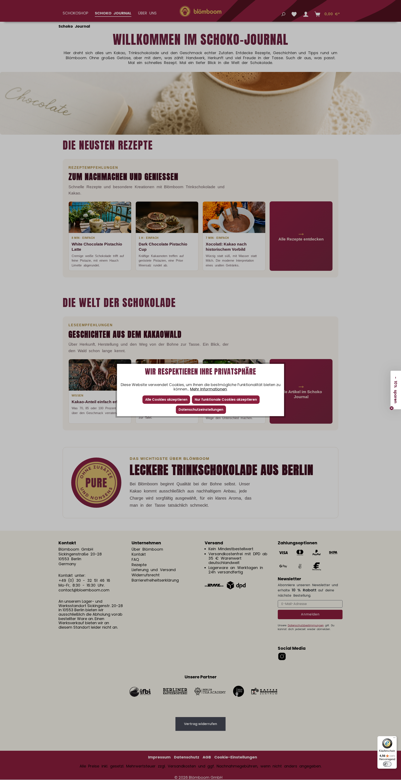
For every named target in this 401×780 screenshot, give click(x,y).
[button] (396, 390)
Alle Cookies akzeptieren (166, 399)
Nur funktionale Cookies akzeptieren (226, 399)
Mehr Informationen (208, 389)
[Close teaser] (392, 408)
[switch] (387, 764)
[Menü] (394, 738)
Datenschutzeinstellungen (201, 409)
